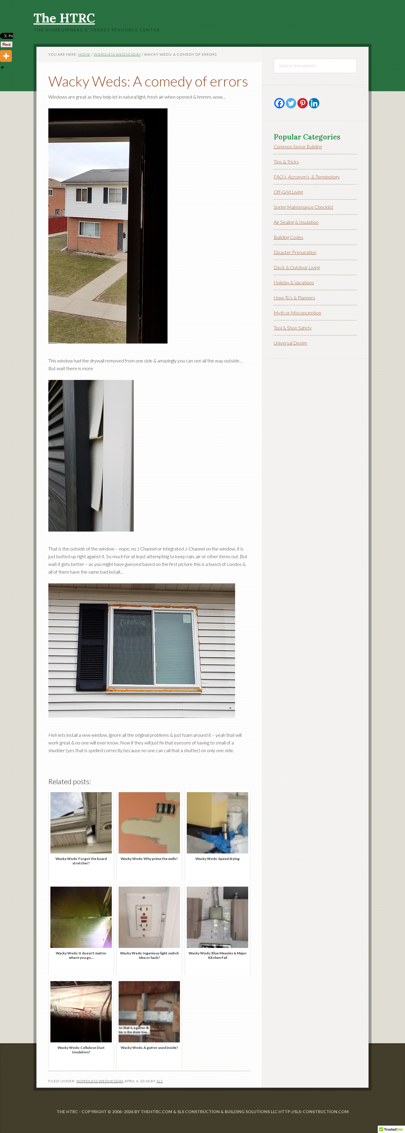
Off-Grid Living (288, 192)
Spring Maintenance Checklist (303, 207)
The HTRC (64, 18)
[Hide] (2, 67)
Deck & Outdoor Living (297, 267)
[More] (6, 56)
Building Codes (288, 237)
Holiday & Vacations (294, 282)
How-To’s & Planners (294, 297)
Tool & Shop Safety (293, 327)
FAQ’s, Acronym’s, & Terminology (307, 176)
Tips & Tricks (286, 161)
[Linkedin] (314, 103)
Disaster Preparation (295, 252)
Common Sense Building (298, 146)
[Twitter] (291, 103)
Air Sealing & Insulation (296, 222)
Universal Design (290, 343)
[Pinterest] (302, 103)
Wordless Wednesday (100, 1081)
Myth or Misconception (297, 312)
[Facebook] (279, 103)
